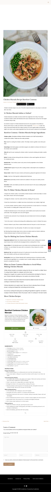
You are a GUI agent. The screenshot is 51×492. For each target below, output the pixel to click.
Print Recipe (31, 104)
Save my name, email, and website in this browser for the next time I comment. (24, 460)
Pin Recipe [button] (37, 328)
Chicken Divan (35, 125)
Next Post (47, 421)
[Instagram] (24, 486)
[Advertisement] (25, 14)
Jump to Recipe (22, 104)
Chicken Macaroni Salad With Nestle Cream (17, 303)
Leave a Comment (7, 102)
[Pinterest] (26, 486)
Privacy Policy (27, 478)
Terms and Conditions (38, 478)
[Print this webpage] (49, 250)
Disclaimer (10, 478)
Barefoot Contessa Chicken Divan (15, 299)
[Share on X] (49, 244)
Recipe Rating (6, 433)
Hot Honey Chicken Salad (13, 301)
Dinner (14, 102)
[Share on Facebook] (49, 241)
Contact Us (18, 478)
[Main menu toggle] (48, 2)
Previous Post (5, 421)
